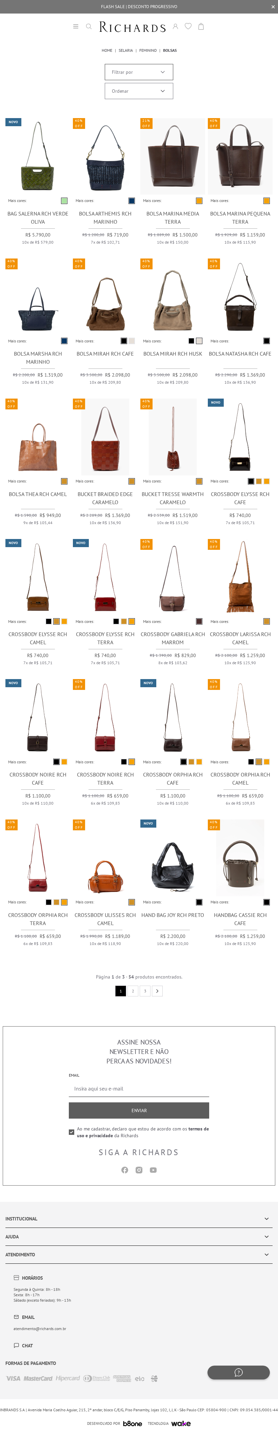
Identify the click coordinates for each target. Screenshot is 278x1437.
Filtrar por (122, 72)
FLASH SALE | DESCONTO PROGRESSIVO (139, 6)
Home (107, 50)
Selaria (126, 50)
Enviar (139, 1110)
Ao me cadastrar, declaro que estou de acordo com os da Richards (143, 1132)
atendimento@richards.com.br (40, 1328)
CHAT (27, 1346)
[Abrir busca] (88, 26)
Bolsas (170, 50)
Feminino (148, 50)
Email (74, 1075)
